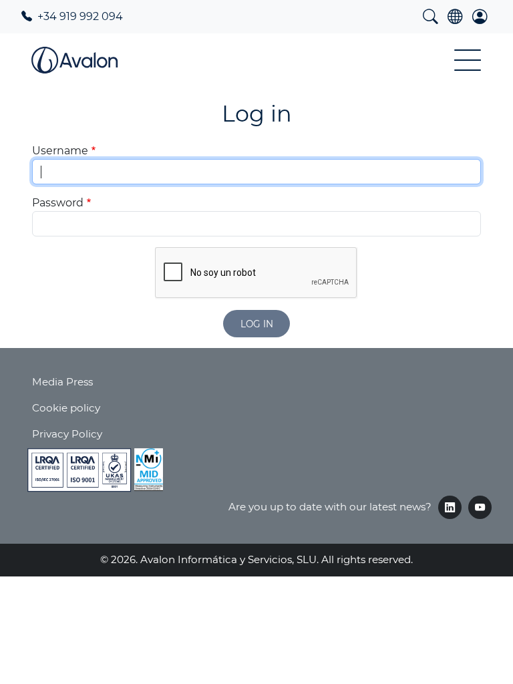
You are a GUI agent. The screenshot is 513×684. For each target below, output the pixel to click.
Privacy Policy (67, 434)
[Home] (74, 60)
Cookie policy (66, 407)
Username (60, 150)
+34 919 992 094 (79, 16)
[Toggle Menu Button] (467, 60)
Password (57, 202)
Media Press (62, 381)
